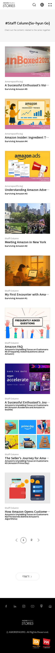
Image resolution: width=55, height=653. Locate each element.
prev (17, 540)
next (37, 540)
